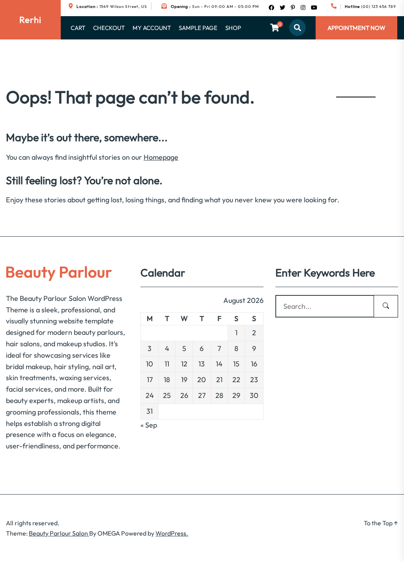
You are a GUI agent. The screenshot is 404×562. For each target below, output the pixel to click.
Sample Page (198, 28)
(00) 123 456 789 (370, 6)
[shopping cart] (274, 28)
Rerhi (30, 20)
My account (152, 28)
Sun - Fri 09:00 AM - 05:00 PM (215, 6)
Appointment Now (356, 28)
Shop (233, 28)
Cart (78, 28)
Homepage (161, 157)
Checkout (109, 28)
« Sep (148, 424)
